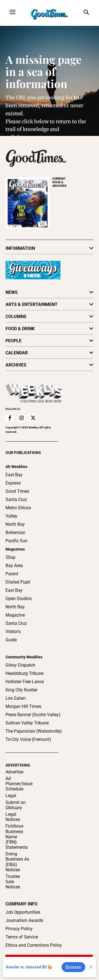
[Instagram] (21, 418)
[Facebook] (10, 418)
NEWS (12, 292)
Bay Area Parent (14, 569)
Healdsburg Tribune (24, 673)
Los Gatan (16, 698)
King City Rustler (21, 689)
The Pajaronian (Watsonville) (34, 731)
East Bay (14, 590)
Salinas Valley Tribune (27, 723)
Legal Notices (13, 817)
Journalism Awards (24, 920)
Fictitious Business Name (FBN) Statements (17, 836)
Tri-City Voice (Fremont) (28, 739)
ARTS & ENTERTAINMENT (31, 304)
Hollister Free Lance (25, 681)
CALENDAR (17, 352)
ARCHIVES (59, 182)
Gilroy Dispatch (20, 665)
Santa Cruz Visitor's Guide (16, 631)
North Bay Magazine (15, 611)
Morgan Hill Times (23, 706)
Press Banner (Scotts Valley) (33, 714)
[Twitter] (33, 418)
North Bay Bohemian (15, 528)
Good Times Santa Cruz (17, 495)
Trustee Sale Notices (13, 881)
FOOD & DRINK (20, 328)
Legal (11, 795)
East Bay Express (14, 479)
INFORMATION (20, 248)
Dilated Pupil (18, 582)
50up (10, 557)
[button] (86, 13)
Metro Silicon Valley (18, 512)
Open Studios (19, 598)
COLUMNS (16, 316)
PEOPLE (13, 340)
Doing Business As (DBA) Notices (17, 861)
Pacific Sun (17, 540)
